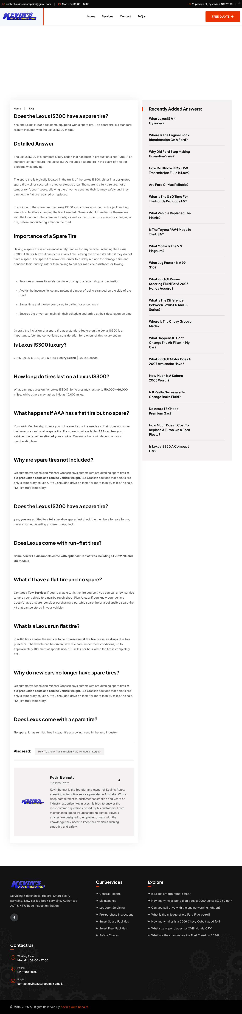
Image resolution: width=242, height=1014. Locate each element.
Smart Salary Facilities (114, 921)
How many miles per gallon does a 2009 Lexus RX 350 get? (191, 900)
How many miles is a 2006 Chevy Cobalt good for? (185, 921)
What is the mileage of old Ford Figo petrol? (180, 914)
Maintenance (107, 900)
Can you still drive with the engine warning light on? (185, 907)
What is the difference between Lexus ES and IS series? (168, 304)
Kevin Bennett (62, 777)
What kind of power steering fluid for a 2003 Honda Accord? (168, 283)
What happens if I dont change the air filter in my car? (169, 342)
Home (91, 16)
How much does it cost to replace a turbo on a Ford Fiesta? (169, 429)
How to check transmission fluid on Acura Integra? (69, 751)
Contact (125, 16)
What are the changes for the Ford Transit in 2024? (185, 935)
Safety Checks (109, 935)
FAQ (140, 16)
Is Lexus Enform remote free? (171, 893)
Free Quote (221, 16)
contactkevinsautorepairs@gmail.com (28, 4)
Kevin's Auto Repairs (74, 1007)
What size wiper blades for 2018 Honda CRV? (182, 928)
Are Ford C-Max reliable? (169, 184)
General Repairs (109, 893)
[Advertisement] (121, 52)
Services (107, 16)
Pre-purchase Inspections (116, 914)
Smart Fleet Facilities (113, 928)
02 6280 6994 (27, 972)
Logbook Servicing (112, 907)
